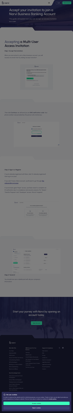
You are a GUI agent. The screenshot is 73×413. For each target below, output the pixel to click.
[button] (36, 403)
